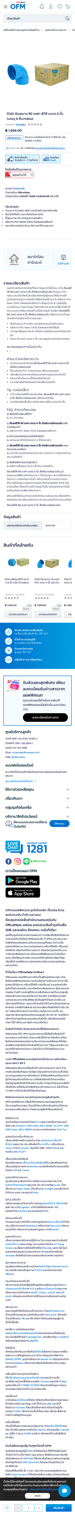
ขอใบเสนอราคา (14, 137)
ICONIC (17, 1411)
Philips (63, 1381)
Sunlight (49, 1189)
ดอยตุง (42, 1292)
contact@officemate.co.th (26, 752)
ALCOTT (58, 1126)
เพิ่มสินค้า (58, 1508)
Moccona (55, 1226)
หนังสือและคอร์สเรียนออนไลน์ (24, 1333)
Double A (21, 1126)
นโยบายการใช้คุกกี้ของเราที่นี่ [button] (46, 1489)
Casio (8, 1148)
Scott (57, 1185)
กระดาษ (38, 1122)
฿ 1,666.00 (13, 130)
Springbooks (35, 1337)
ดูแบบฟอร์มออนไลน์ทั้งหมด (19, 781)
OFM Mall (28, 1458)
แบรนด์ (51, 1292)
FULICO (38, 1270)
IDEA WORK (46, 1126)
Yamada (10, 1255)
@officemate (18, 757)
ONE (66, 1126)
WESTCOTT (20, 1152)
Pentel (56, 1148)
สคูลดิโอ (34, 1341)
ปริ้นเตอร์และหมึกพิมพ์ (34, 1163)
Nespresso (31, 1226)
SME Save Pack (30, 1462)
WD (56, 1207)
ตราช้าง (46, 1144)
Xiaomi (42, 1430)
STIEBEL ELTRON (30, 1385)
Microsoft (50, 1315)
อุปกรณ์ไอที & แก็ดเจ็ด (53, 1203)
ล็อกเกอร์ (54, 1229)
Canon (25, 1170)
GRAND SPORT (13, 1359)
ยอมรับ (38, 1495)
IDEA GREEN (25, 1129)
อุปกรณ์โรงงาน (13, 1244)
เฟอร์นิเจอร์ (22, 1400)
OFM (30, 1451)
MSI (47, 1211)
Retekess (19, 1363)
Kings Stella (23, 1189)
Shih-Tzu (62, 1129)
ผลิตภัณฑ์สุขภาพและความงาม (52, 1266)
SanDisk (22, 1211)
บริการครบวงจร (57, 1311)
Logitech (25, 1207)
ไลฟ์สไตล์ (37, 1352)
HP (15, 1170)
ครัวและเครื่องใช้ (55, 1222)
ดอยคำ (34, 1292)
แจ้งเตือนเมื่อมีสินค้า (18, 614)
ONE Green (11, 1129)
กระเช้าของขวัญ (50, 1289)
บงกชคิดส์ (63, 1337)
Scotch (25, 1148)
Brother (34, 1166)
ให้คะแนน (59, 824)
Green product (19, 1474)
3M (42, 1252)
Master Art (46, 1359)
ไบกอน (35, 1192)
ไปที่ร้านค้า (63, 264)
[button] (37, 789)
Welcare (9, 1274)
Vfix (23, 1318)
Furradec (20, 1407)
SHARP (27, 1433)
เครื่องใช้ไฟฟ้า (56, 1426)
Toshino (44, 1381)
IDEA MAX (32, 1126)
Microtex (47, 1248)
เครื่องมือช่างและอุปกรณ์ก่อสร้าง (21, 30)
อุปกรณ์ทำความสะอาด (16, 1185)
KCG (32, 1289)
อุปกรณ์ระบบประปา (55, 30)
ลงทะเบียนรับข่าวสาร (45, 717)
